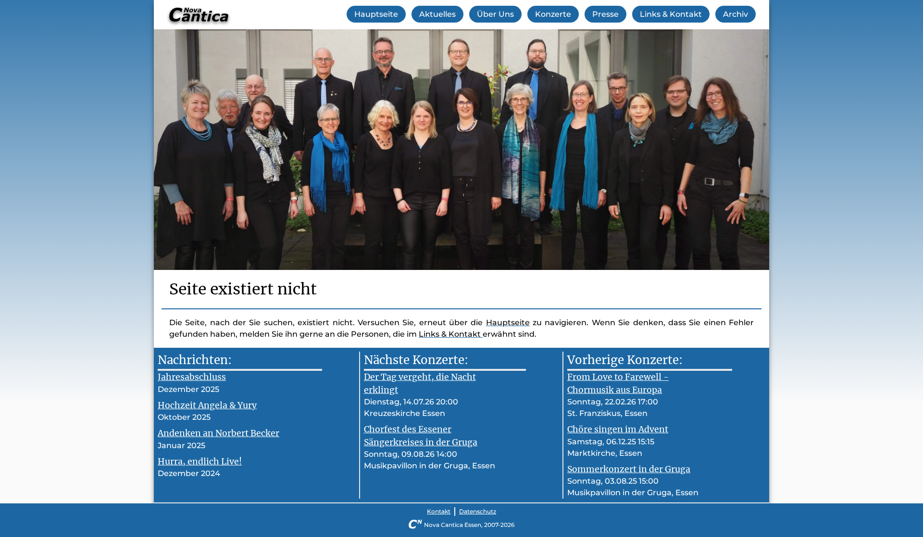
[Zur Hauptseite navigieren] (198, 15)
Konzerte (553, 14)
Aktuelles (437, 14)
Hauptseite (376, 14)
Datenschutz (477, 511)
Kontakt (438, 511)
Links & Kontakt (671, 14)
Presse (605, 14)
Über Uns (495, 14)
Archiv (735, 14)
